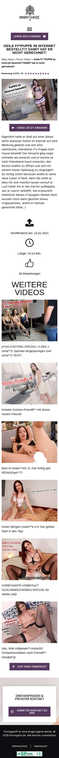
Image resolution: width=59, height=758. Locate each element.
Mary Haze (8, 59)
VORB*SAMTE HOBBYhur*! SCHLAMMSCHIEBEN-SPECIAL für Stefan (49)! (25, 590)
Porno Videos (23, 59)
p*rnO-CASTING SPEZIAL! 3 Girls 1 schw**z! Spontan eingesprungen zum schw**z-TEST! (26, 351)
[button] (29, 29)
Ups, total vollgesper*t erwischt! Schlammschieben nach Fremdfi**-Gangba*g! (24, 653)
